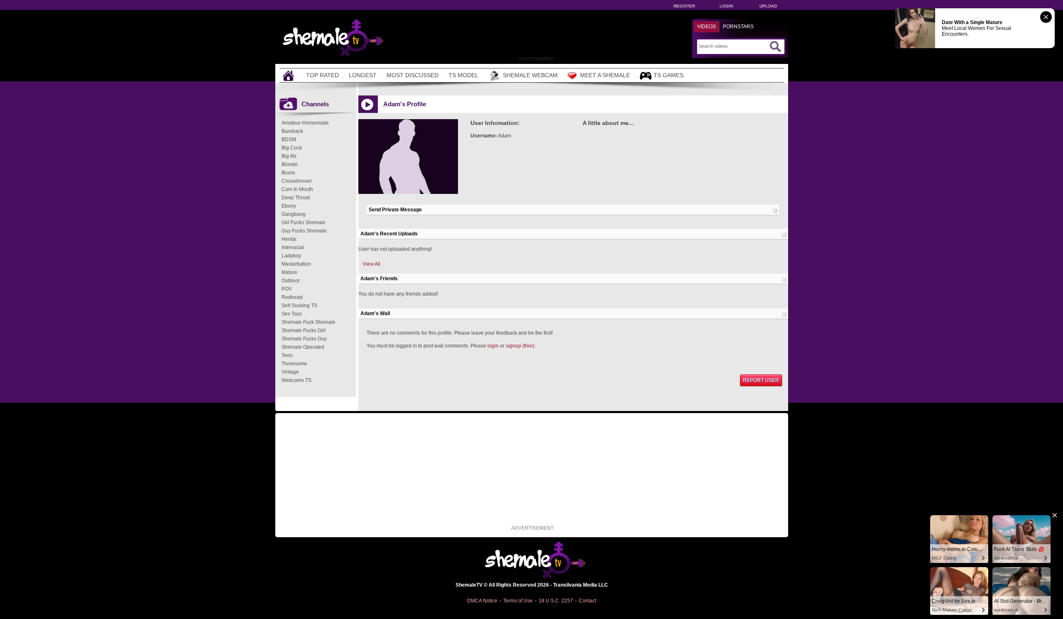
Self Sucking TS (299, 305)
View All (371, 264)
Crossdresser (297, 181)
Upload (768, 6)
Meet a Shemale (605, 75)
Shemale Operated (303, 347)
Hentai (289, 239)
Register (684, 6)
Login (726, 6)
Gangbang (294, 214)
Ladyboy (291, 256)
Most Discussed (412, 75)
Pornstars (738, 26)
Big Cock (292, 148)
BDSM (289, 139)
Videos (706, 26)
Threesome (294, 364)
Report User (761, 380)
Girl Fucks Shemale (304, 222)
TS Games (668, 75)
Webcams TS (296, 380)
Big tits (289, 156)
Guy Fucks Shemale (304, 231)
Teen (287, 355)
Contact (587, 601)
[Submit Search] (775, 46)
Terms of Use (518, 601)
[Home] (289, 75)
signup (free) (520, 346)
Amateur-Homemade (305, 123)
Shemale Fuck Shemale (309, 322)
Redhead (292, 297)
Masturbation (296, 264)
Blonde (290, 164)
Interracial (293, 247)
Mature (289, 272)
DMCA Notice (482, 601)
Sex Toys (292, 314)
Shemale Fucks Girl (304, 330)
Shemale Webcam (530, 75)
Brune (288, 173)
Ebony (289, 206)
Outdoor (291, 281)
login (493, 346)
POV (287, 289)
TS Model (463, 75)
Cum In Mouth (297, 189)
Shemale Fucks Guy (304, 339)
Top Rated (322, 75)
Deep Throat (296, 198)
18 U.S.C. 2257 (556, 601)
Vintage (290, 372)
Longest (363, 75)
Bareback (292, 131)
